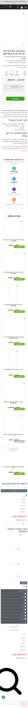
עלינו (24, 496)
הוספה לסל (15, 98)
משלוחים (23, 499)
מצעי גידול (24, 148)
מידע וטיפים (22, 511)
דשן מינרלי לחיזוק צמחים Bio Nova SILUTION (13, 305)
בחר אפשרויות (19, 246)
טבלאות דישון (22, 508)
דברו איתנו (23, 505)
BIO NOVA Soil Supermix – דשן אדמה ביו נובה (13, 467)
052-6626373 (19, 516)
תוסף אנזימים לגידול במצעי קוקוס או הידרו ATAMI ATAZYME (13, 337)
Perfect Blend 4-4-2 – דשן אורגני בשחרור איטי (13, 435)
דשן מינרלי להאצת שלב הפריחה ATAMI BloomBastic (13, 402)
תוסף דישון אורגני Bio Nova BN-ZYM (13, 369)
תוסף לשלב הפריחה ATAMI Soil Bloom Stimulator (13, 273)
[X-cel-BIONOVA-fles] (14, 28)
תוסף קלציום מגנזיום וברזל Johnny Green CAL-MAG (13, 240)
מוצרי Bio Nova (6, 146)
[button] (3, 349)
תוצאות (24, 705)
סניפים (23, 502)
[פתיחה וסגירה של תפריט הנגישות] (3, 697)
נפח (22, 86)
